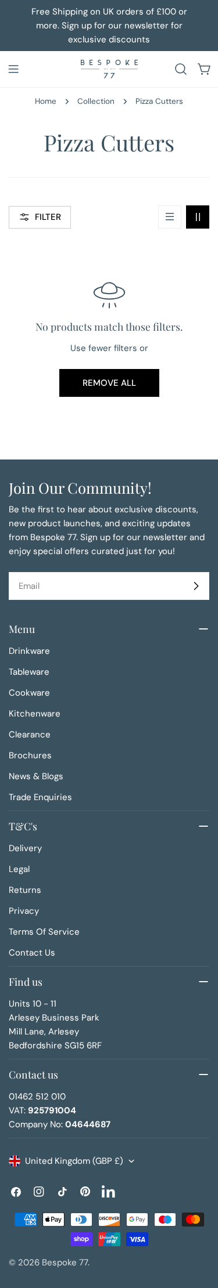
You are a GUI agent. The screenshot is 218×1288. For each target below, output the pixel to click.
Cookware (29, 693)
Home (45, 101)
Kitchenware (34, 713)
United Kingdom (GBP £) (74, 1161)
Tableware (29, 672)
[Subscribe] (196, 586)
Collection (96, 101)
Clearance (30, 734)
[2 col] (197, 217)
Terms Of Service (44, 932)
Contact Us (32, 952)
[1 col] (169, 217)
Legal (19, 869)
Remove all (109, 383)
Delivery (25, 848)
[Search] (180, 69)
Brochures (30, 755)
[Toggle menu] (13, 69)
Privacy (24, 911)
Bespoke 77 (65, 1262)
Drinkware (29, 651)
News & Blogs (36, 776)
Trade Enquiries (40, 797)
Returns (25, 890)
